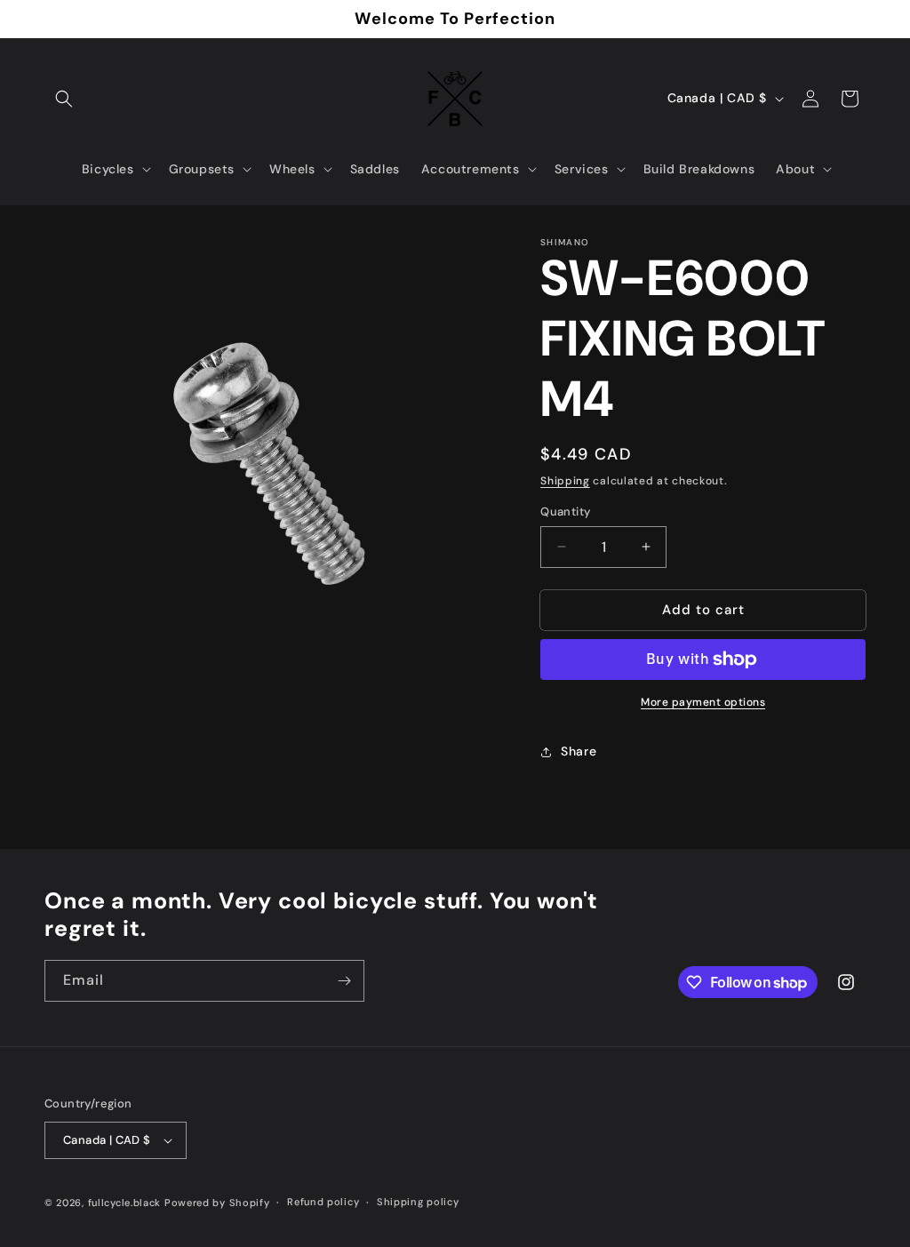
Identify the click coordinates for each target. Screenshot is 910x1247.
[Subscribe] (343, 981)
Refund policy (323, 1201)
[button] (64, 98)
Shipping (565, 481)
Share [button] (578, 751)
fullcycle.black (125, 1202)
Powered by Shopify (217, 1202)
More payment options (703, 702)
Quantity (565, 511)
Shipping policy (418, 1201)
